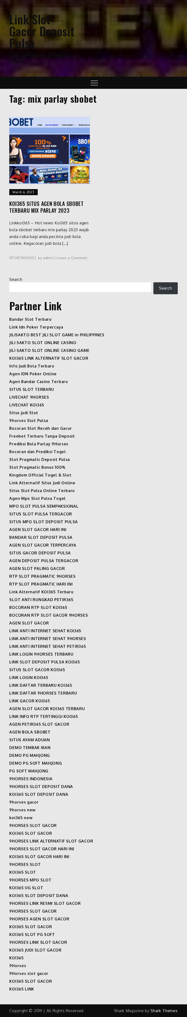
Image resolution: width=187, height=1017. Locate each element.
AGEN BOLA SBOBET (29, 732)
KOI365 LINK (21, 989)
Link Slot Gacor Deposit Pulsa (41, 31)
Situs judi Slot (23, 412)
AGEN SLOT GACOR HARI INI (37, 529)
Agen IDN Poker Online (33, 373)
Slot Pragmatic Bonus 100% (37, 467)
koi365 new (20, 817)
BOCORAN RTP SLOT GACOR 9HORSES (48, 615)
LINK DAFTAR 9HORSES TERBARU (43, 693)
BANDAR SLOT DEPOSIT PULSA (41, 537)
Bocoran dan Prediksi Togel (37, 451)
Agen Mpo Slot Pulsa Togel (37, 498)
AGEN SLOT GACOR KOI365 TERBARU (47, 708)
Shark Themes (164, 1010)
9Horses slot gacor (28, 973)
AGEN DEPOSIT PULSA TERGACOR (43, 560)
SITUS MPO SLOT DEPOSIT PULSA (43, 521)
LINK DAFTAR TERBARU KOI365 (40, 685)
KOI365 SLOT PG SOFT (32, 934)
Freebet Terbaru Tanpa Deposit (42, 436)
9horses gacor (23, 802)
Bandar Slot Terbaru (30, 319)
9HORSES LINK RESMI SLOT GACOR (45, 903)
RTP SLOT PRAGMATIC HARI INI (41, 584)
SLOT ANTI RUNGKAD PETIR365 (41, 599)
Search (15, 279)
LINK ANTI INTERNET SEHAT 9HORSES (47, 638)
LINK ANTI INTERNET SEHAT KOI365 (45, 630)
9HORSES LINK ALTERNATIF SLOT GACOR (51, 841)
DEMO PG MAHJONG (29, 755)
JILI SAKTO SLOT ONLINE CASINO (42, 342)
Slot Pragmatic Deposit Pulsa (39, 459)
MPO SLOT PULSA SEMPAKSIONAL (43, 506)
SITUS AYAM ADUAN (29, 739)
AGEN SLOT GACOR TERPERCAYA (42, 545)
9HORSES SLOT (25, 864)
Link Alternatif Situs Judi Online (42, 482)
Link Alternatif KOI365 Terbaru (41, 591)
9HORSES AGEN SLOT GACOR (39, 918)
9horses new (22, 809)
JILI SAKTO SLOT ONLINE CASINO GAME (49, 350)
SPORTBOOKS (21, 258)
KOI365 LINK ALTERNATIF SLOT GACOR (48, 358)
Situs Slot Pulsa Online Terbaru (42, 490)
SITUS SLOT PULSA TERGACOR (40, 514)
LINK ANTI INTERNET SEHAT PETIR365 (47, 646)
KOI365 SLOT (22, 872)
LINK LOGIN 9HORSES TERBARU (41, 654)
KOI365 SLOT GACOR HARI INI (39, 856)
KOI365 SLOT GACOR (30, 833)
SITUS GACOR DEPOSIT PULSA (40, 552)
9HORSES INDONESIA (30, 778)
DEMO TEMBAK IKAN (29, 747)
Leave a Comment (72, 258)
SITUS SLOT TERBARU (31, 389)
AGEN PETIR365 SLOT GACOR (39, 724)
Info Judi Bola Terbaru (31, 366)
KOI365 (16, 957)
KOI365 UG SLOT (26, 887)
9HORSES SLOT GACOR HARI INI (41, 848)
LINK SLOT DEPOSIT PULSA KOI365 (44, 662)
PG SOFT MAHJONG (28, 771)
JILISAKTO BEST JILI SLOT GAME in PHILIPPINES (56, 334)
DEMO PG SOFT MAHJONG (35, 763)
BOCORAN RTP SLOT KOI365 (38, 607)
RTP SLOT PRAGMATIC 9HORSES (42, 576)
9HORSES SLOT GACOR (33, 825)
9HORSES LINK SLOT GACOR (38, 942)
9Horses (17, 965)
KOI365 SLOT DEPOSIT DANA (38, 794)
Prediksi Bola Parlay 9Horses (38, 443)
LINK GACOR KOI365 (29, 700)
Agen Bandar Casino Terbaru (38, 381)
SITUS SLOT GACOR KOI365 (37, 669)
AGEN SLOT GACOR (29, 623)
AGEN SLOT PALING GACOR (37, 568)
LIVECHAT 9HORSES (29, 397)
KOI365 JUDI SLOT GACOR (35, 950)
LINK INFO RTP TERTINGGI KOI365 (43, 716)
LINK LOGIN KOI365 (28, 677)
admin (48, 258)
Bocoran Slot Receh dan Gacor (40, 428)
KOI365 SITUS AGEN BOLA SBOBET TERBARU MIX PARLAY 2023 (46, 207)
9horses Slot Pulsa (28, 420)
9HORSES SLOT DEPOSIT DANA (41, 786)
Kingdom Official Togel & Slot (40, 475)
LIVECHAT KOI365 (26, 405)
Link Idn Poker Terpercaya (36, 327)
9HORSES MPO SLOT (30, 880)
